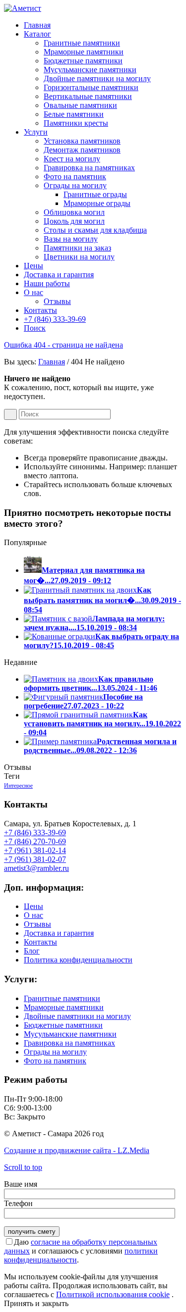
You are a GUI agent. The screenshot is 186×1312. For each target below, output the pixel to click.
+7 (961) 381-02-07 (35, 859)
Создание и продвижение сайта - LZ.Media (76, 1150)
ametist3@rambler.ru (36, 868)
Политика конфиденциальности (78, 960)
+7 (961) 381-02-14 (35, 850)
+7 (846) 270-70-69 (35, 841)
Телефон (18, 1203)
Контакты (40, 942)
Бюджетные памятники (63, 1025)
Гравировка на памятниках (69, 1043)
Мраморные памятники (64, 1007)
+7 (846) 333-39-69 (35, 832)
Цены (33, 906)
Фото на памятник (55, 1061)
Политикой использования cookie (113, 1294)
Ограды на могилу (55, 1052)
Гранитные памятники (62, 998)
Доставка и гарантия (59, 933)
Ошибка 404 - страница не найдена (63, 345)
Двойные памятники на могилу (77, 1016)
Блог (32, 951)
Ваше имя (20, 1184)
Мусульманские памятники (70, 1034)
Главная (51, 361)
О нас (33, 915)
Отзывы (37, 924)
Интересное (18, 785)
